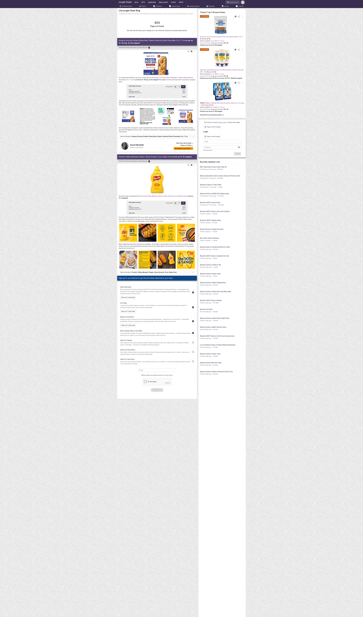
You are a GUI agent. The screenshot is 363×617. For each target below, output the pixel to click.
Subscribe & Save (127, 6)
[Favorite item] (194, 51)
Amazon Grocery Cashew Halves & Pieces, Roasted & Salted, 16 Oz (221, 36)
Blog (136, 2)
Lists (143, 2)
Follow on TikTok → (186, 145)
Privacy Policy (168, 375)
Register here (223, 122)
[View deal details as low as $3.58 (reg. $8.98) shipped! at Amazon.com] (222, 25)
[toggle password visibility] (239, 147)
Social (173, 2)
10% (183, 203)
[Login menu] (243, 2)
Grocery (226, 6)
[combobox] (233, 2)
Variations (152, 2)
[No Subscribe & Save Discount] (175, 86)
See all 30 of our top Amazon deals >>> (212, 115)
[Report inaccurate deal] (191, 51)
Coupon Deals (176, 6)
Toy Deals (212, 6)
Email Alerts (163, 2)
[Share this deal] (188, 51)
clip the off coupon (217, 41)
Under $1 (241, 6)
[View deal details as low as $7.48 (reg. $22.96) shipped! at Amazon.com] (222, 91)
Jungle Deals (125, 2)
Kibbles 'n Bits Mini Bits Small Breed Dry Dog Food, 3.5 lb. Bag (224, 103)
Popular (144, 6)
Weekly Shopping (194, 6)
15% (183, 86)
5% (179, 86)
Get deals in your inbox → (183, 148)
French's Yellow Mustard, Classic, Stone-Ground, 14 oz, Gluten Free (163, 196)
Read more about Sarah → (184, 143)
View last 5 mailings (128, 297)
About (181, 2)
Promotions (159, 6)
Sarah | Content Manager (140, 47)
